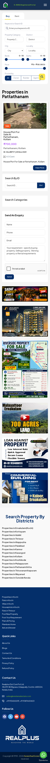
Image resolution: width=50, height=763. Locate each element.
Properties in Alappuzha (14, 542)
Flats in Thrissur (8, 611)
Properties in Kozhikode (14, 560)
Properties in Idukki (11, 535)
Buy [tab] (8, 16)
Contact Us (7, 653)
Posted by (9, 74)
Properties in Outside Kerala (16, 577)
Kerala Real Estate (31, 756)
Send (9, 277)
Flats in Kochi (7, 600)
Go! (41, 185)
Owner (16, 78)
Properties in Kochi (10, 597)
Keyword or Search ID (13, 24)
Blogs (4, 648)
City (6, 46)
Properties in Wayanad (13, 574)
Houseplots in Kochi (10, 607)
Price (7, 65)
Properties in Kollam (12, 556)
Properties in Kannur (12, 549)
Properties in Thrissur (12, 538)
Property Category (12, 35)
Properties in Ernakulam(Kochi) (17, 528)
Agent (35, 78)
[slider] (6, 59)
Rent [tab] (17, 16)
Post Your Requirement (12, 617)
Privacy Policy (8, 663)
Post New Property (10, 614)
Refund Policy (8, 668)
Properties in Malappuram (15, 563)
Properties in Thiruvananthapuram (19, 570)
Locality (29, 46)
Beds (7, 56)
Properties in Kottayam (14, 531)
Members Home (9, 624)
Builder (26, 78)
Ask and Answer (8, 628)
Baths (28, 56)
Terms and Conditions (11, 658)
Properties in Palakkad (13, 546)
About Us (6, 643)
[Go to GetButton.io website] (43, 760)
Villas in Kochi (8, 604)
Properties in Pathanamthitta (17, 567)
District (29, 35)
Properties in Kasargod (13, 553)
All (8, 78)
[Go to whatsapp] (43, 754)
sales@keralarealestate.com (18, 696)
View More (39, 168)
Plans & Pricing (8, 621)
